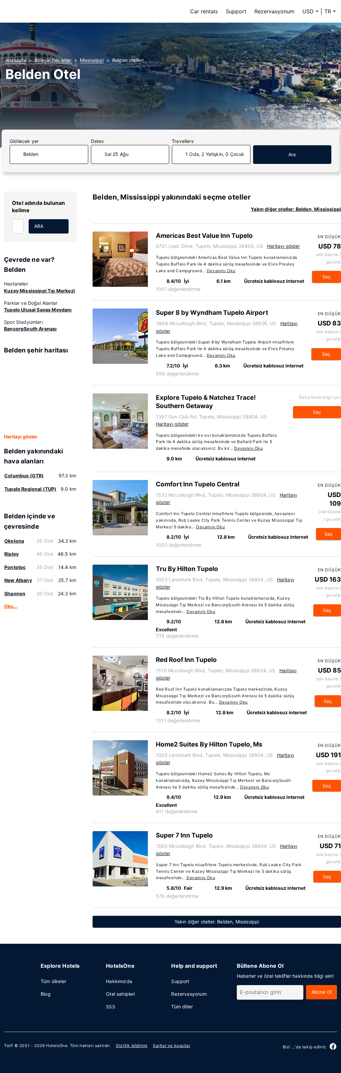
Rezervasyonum (274, 11)
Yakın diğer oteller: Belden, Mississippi (296, 209)
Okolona (14, 541)
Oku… (10, 606)
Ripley (11, 554)
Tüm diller (182, 1006)
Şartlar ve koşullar (171, 1045)
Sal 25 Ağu (117, 154)
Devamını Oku (221, 270)
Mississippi (92, 60)
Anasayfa (15, 60)
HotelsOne (56, 1045)
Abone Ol (321, 992)
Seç (326, 276)
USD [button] (308, 11)
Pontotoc (15, 567)
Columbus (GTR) (24, 475)
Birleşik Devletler (53, 60)
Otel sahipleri (120, 994)
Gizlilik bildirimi (132, 1045)
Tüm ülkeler (53, 981)
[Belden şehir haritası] (40, 394)
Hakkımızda (119, 981)
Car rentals (204, 11)
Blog (46, 994)
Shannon (14, 593)
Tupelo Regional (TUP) (30, 489)
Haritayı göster (21, 436)
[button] (330, 11)
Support (236, 11)
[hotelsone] (47, 11)
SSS (110, 1006)
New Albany (18, 580)
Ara (292, 154)
